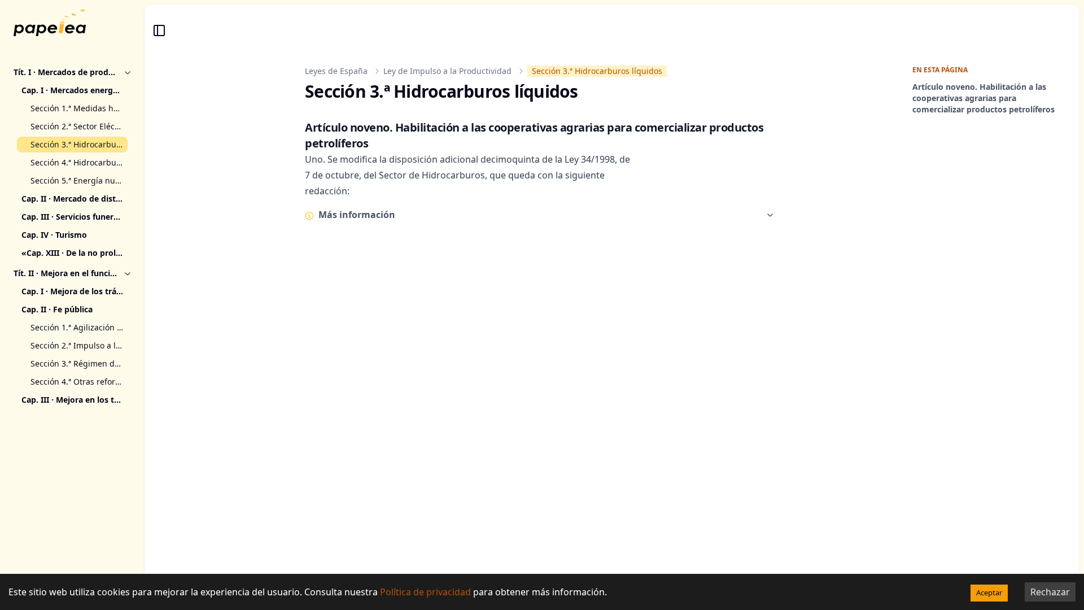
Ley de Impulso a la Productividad (447, 71)
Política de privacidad (425, 592)
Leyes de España (336, 71)
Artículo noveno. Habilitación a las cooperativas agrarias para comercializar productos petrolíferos (983, 98)
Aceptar (989, 592)
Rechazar (1050, 592)
